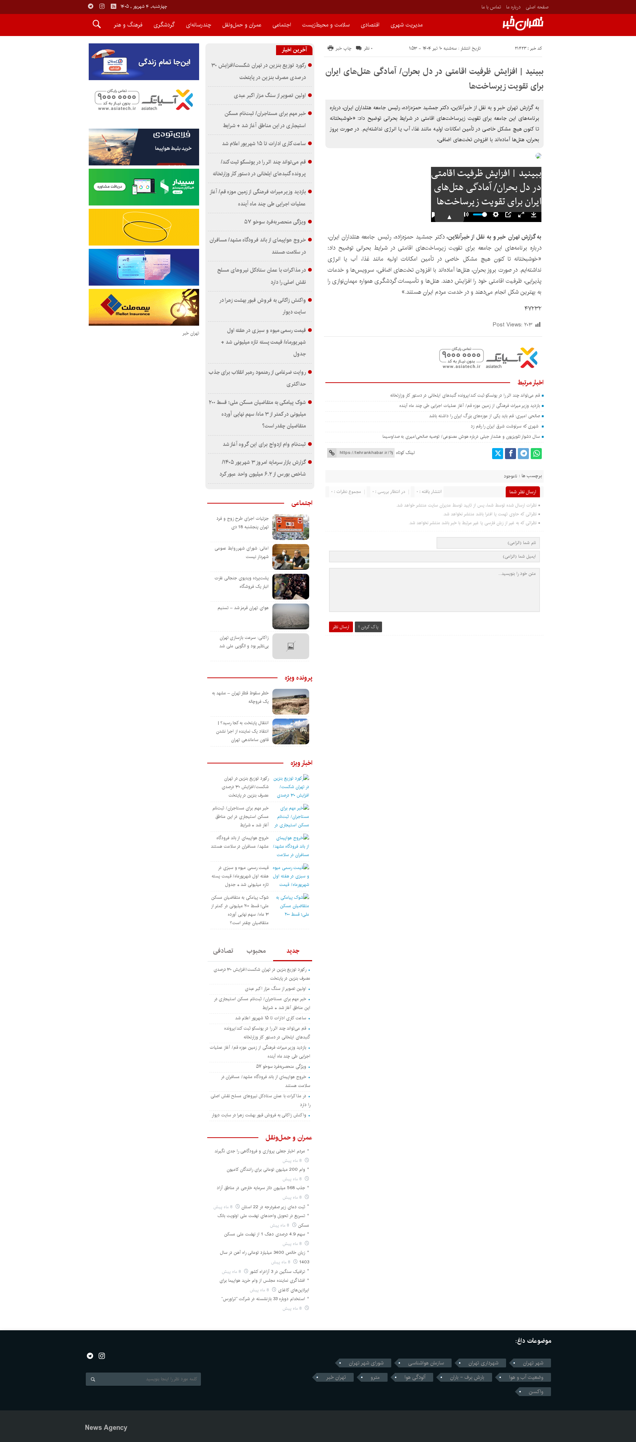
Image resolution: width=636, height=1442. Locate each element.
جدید (292, 950)
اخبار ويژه (301, 763)
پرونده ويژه (298, 678)
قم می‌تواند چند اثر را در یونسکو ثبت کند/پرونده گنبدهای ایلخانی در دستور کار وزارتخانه (465, 395)
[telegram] (90, 6)
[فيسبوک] (510, 453)
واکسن (536, 1391)
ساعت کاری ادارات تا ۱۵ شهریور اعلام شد (264, 143)
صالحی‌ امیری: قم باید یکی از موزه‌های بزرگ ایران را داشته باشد (484, 415)
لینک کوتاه (405, 452)
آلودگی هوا (414, 1377)
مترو (375, 1377)
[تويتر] (497, 453)
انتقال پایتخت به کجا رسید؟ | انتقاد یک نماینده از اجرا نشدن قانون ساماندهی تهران (242, 731)
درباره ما (513, 7)
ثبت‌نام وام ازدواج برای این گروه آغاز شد (264, 444)
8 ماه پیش (293, 1160)
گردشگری (164, 24)
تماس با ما (491, 7)
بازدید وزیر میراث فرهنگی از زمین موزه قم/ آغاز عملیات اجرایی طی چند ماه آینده (469, 405)
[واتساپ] (536, 453)
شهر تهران (533, 1363)
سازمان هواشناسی (426, 1363)
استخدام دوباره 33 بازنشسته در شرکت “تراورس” (263, 1298)
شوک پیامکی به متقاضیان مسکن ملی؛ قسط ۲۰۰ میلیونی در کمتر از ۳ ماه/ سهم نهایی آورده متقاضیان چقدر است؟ (257, 414)
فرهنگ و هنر (128, 24)
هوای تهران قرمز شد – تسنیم (243, 607)
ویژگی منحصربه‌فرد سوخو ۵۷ (275, 222)
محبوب (256, 950)
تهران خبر (336, 1377)
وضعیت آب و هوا (526, 1377)
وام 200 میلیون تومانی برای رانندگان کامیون (266, 1169)
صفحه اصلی (537, 7)
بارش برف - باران (467, 1377)
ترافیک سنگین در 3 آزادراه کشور (277, 1271)
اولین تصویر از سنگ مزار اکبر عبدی (270, 95)
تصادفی (223, 950)
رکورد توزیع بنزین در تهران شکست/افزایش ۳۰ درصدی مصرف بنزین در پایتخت (245, 787)
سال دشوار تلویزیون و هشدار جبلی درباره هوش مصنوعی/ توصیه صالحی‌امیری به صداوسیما (461, 436)
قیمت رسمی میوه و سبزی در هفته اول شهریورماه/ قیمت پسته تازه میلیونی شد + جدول (263, 342)
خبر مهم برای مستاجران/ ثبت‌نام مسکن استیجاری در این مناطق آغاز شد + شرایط (240, 817)
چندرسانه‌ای (198, 24)
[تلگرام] (523, 453)
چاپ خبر (343, 48)
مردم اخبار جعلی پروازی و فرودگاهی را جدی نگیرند (260, 1151)
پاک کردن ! (368, 626)
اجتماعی (281, 24)
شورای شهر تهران (366, 1363)
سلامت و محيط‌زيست (326, 24)
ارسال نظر (341, 626)
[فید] (113, 6)
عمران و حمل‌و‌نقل (241, 24)
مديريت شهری (407, 24)
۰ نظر (368, 48)
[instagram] (102, 6)
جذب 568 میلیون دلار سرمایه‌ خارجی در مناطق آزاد (261, 1187)
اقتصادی (370, 24)
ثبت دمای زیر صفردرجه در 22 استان (273, 1206)
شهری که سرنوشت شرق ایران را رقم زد (504, 426)
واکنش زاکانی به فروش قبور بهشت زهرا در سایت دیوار (259, 1115)
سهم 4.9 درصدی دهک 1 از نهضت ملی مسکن (264, 1234)
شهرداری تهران (483, 1363)
